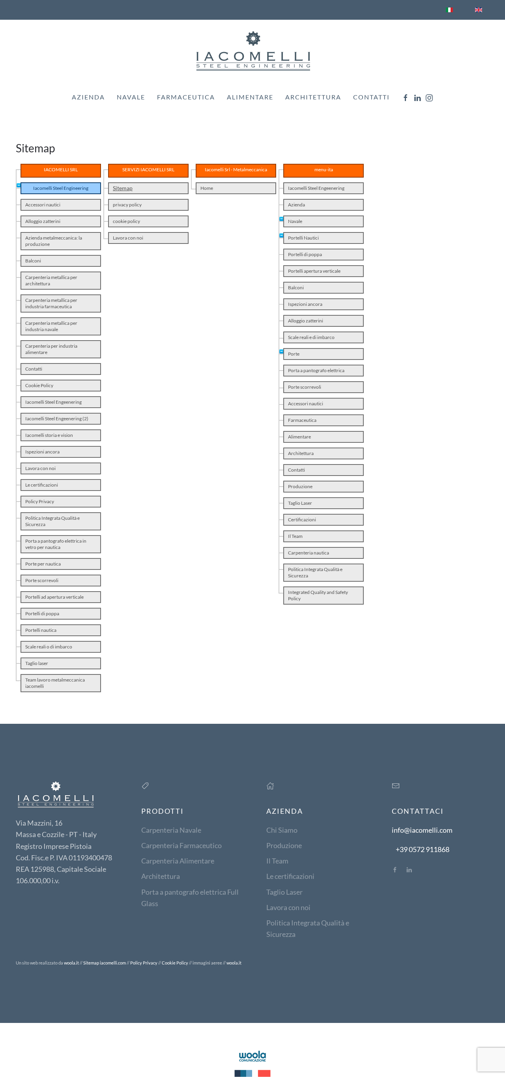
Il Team (295, 536)
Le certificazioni (41, 485)
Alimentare (250, 97)
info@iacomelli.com (422, 830)
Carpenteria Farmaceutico (181, 845)
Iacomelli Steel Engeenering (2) (56, 418)
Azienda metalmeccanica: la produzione (53, 241)
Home (206, 188)
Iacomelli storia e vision (49, 435)
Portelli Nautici (303, 238)
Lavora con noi (40, 468)
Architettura (313, 97)
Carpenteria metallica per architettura (51, 280)
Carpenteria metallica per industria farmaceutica (51, 303)
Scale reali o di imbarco (48, 647)
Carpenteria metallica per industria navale (51, 326)
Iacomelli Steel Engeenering (53, 402)
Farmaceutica (186, 97)
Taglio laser (36, 663)
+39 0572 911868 (422, 849)
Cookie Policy (39, 385)
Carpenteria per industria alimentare (51, 349)
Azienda (88, 97)
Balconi (33, 261)
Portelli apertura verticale (314, 271)
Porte (293, 354)
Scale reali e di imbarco (311, 337)
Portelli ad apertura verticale (54, 597)
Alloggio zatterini (42, 221)
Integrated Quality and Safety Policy (318, 595)
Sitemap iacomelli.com (104, 962)
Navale (295, 221)
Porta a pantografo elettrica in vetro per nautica (55, 544)
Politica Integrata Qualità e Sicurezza (52, 521)
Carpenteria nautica (308, 553)
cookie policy (126, 221)
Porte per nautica (43, 564)
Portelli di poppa (42, 613)
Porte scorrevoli (41, 580)
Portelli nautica (40, 630)
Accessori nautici (42, 205)
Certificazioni (302, 520)
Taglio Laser (300, 503)
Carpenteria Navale (171, 830)
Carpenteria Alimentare (177, 860)
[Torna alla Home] (252, 50)
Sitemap (123, 188)
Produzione (300, 486)
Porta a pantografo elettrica (316, 370)
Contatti (371, 97)
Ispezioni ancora (42, 452)
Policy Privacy (39, 501)
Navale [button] (131, 97)
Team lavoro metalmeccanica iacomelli (55, 683)
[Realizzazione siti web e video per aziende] (252, 1062)
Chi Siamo (281, 830)
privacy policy (127, 205)
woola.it (71, 962)
